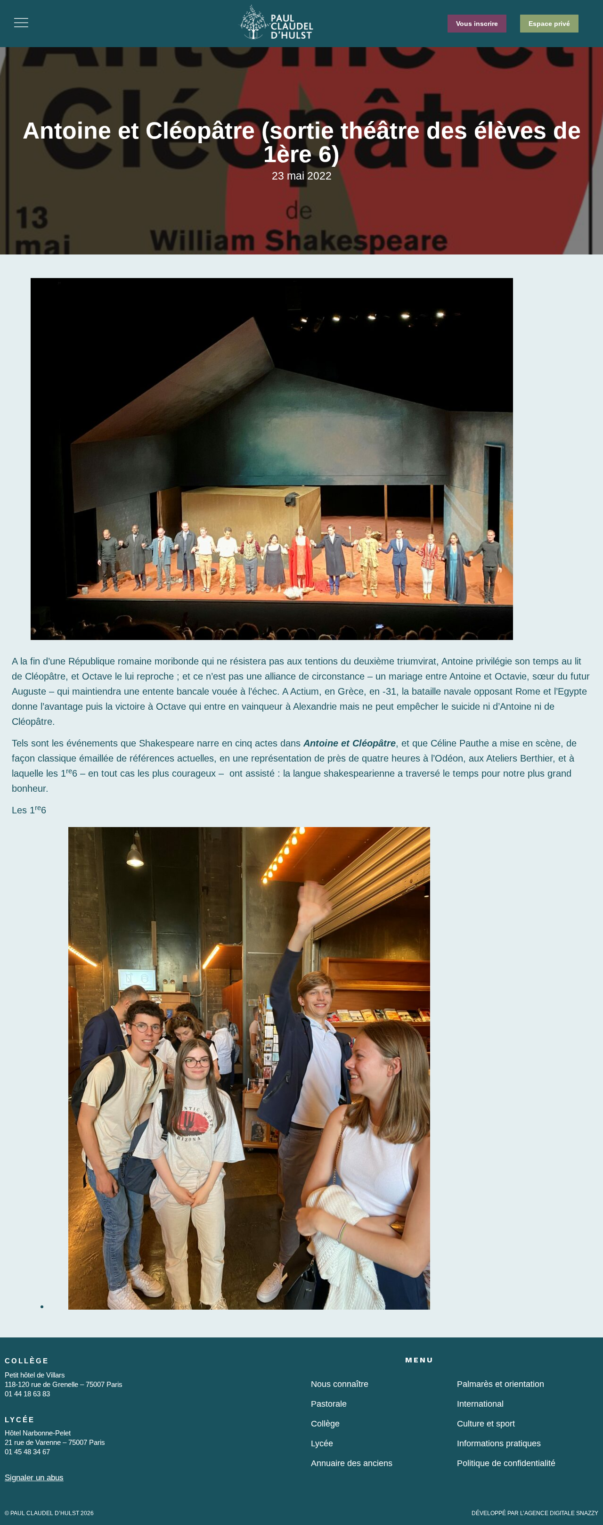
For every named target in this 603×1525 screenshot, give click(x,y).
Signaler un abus (34, 1477)
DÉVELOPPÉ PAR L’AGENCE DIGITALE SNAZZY (535, 1513)
